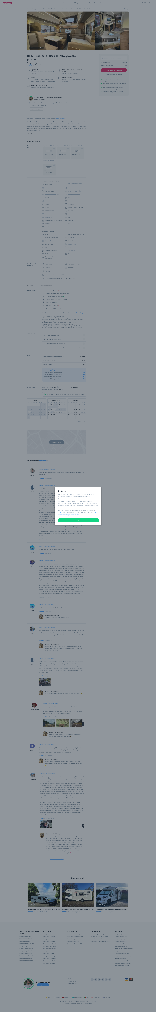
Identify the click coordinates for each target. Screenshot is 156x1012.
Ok (78, 520)
